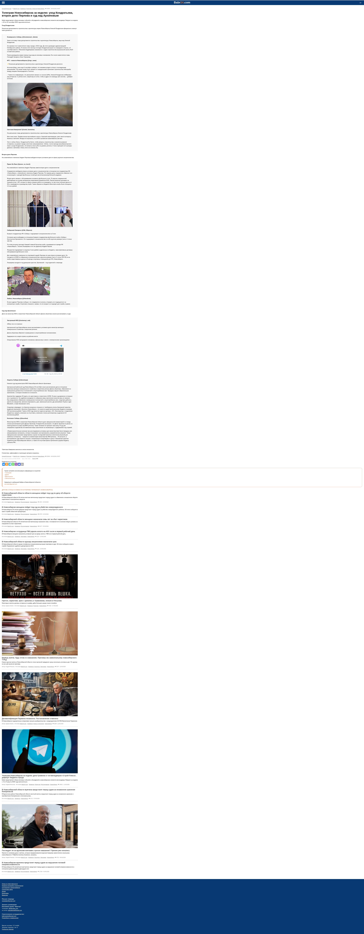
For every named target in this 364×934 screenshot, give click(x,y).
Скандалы (37, 666)
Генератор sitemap (8, 929)
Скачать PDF (35, 458)
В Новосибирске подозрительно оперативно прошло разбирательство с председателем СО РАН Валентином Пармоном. (39, 721)
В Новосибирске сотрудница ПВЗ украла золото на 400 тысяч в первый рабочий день (38, 531)
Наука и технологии (38, 723)
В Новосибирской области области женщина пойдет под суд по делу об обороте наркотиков (36, 494)
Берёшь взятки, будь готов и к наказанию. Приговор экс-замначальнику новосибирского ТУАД (39, 659)
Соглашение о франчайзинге (11, 887)
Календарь (5, 893)
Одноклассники (10, 478)
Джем (7, 474)
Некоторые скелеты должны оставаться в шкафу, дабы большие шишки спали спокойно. (29, 603)
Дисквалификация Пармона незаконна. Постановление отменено (30, 719)
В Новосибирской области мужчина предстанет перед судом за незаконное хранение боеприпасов (38, 791)
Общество (37, 784)
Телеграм (8, 472)
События (34, 8)
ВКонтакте (9, 476)
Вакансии (5, 895)
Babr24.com (16, 8)
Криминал (23, 8)
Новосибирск (40, 8)
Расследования (25, 502)
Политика (29, 8)
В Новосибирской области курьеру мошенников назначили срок (29, 542)
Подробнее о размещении (10, 918)
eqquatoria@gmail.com (15, 910)
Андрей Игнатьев (6, 8)
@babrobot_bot (13, 908)
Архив (4, 891)
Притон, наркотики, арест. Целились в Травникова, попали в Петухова (32, 601)
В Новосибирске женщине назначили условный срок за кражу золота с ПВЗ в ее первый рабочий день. (34, 534)
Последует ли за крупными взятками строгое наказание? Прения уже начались (36, 850)
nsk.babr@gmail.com (10, 484)
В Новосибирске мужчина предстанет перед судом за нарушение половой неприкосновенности (33, 863)
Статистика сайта (7, 889)
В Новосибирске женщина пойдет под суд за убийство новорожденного (32, 507)
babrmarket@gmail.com (9, 916)
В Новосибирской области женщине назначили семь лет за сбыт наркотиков (34, 519)
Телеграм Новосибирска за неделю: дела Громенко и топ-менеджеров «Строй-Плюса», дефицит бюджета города (39, 776)
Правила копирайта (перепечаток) (12, 885)
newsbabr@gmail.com (8, 901)
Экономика (24, 536)
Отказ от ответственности (10, 884)
